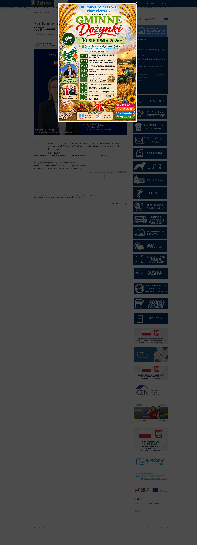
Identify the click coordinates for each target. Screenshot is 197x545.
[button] (137, 3)
